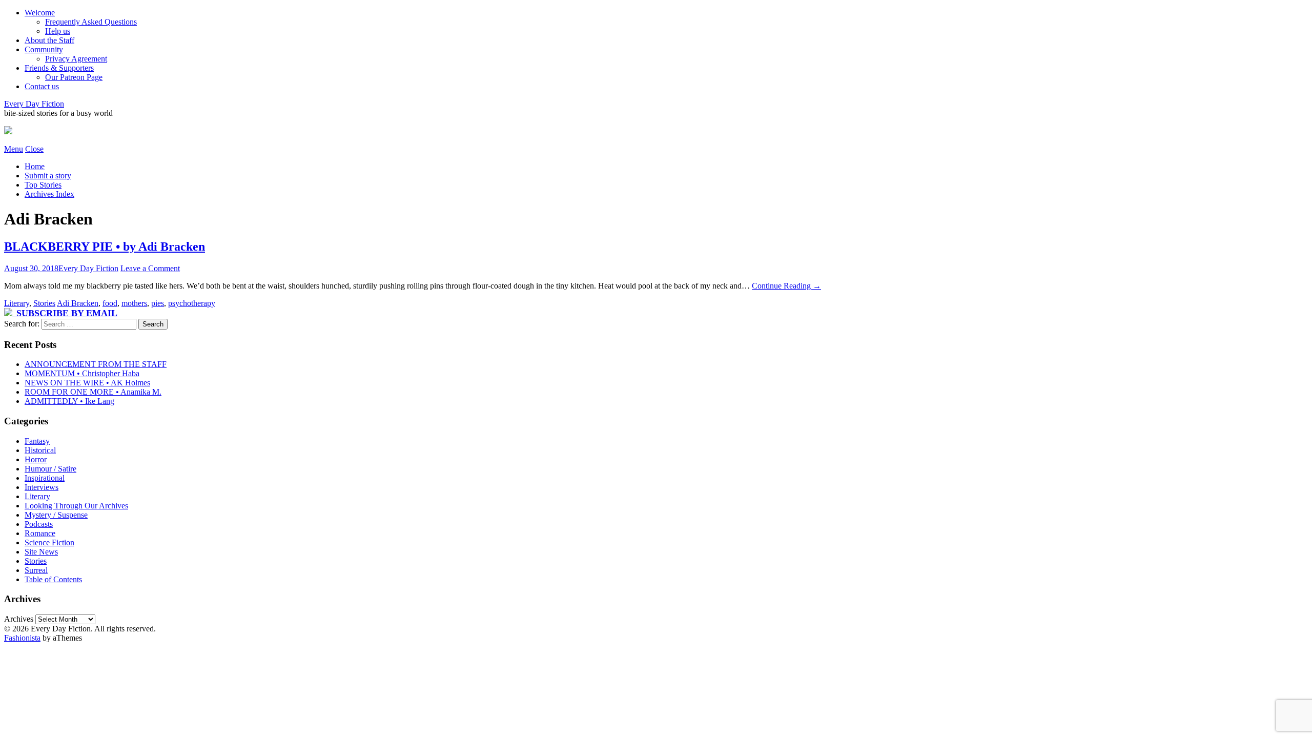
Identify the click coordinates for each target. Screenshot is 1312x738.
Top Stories (43, 184)
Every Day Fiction (34, 103)
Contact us (42, 86)
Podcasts (39, 524)
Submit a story (48, 175)
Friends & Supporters (59, 68)
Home (35, 166)
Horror (36, 459)
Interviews (41, 487)
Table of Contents (53, 579)
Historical (40, 450)
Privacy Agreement (76, 58)
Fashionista (22, 637)
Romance (40, 533)
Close (34, 149)
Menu (13, 149)
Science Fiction (49, 542)
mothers (134, 303)
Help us (57, 31)
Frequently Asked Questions (91, 21)
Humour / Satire (50, 468)
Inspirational (45, 478)
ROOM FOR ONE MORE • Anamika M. (93, 391)
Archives (18, 618)
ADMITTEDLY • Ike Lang (69, 401)
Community (44, 49)
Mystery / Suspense (56, 514)
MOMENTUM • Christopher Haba (82, 373)
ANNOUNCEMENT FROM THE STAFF (96, 364)
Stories (44, 303)
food (109, 303)
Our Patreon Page (73, 77)
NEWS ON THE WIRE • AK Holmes (87, 382)
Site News (41, 551)
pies (157, 303)
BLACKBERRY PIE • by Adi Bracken (104, 246)
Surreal (36, 570)
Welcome (40, 12)
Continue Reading (786, 285)
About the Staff (49, 40)
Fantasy (37, 441)
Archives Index (49, 194)
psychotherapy (191, 303)
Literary (16, 303)
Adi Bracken (77, 303)
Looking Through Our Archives (76, 505)
